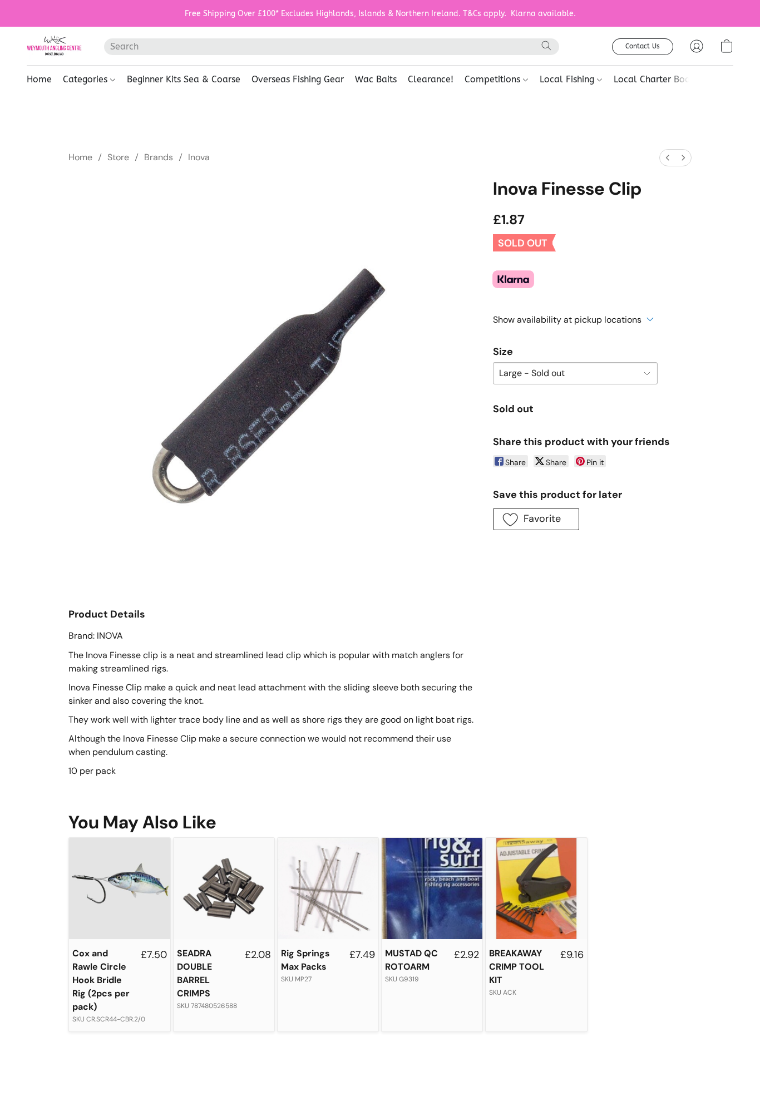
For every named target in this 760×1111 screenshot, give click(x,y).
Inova (199, 157)
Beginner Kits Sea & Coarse (183, 79)
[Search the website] (546, 45)
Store (118, 157)
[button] (54, 46)
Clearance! (430, 79)
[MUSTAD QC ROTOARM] (432, 888)
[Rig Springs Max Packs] (328, 888)
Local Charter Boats (656, 79)
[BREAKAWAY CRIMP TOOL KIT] (536, 888)
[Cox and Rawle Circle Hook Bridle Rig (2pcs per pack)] (119, 888)
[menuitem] (667, 158)
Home (39, 79)
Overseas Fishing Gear (297, 79)
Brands (158, 157)
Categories (86, 79)
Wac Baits (376, 79)
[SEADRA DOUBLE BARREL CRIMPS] (224, 888)
